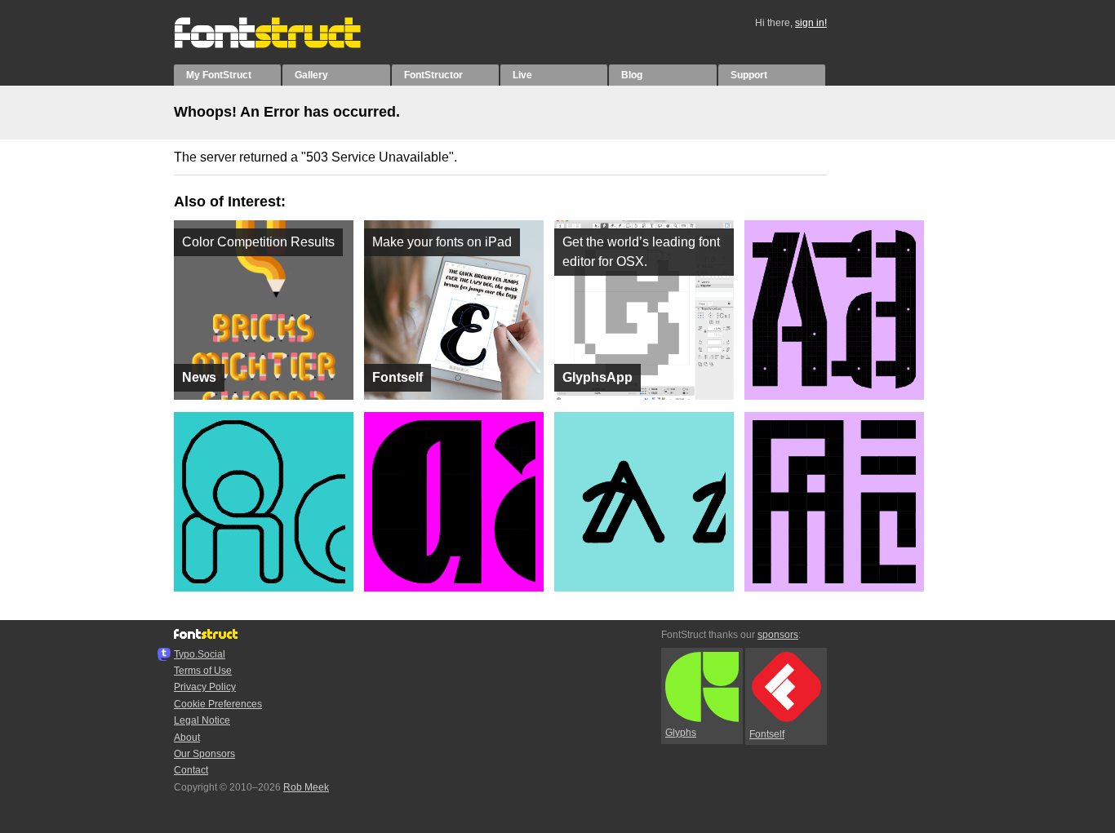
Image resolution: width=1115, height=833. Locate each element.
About (187, 737)
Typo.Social (199, 654)
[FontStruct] (284, 45)
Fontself (766, 734)
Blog (631, 75)
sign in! (811, 23)
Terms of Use (203, 670)
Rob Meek (306, 787)
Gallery (311, 75)
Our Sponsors (204, 754)
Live (522, 75)
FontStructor (433, 75)
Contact (191, 770)
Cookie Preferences (218, 704)
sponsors (777, 634)
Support (749, 75)
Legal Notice (202, 720)
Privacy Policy (205, 687)
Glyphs (680, 732)
